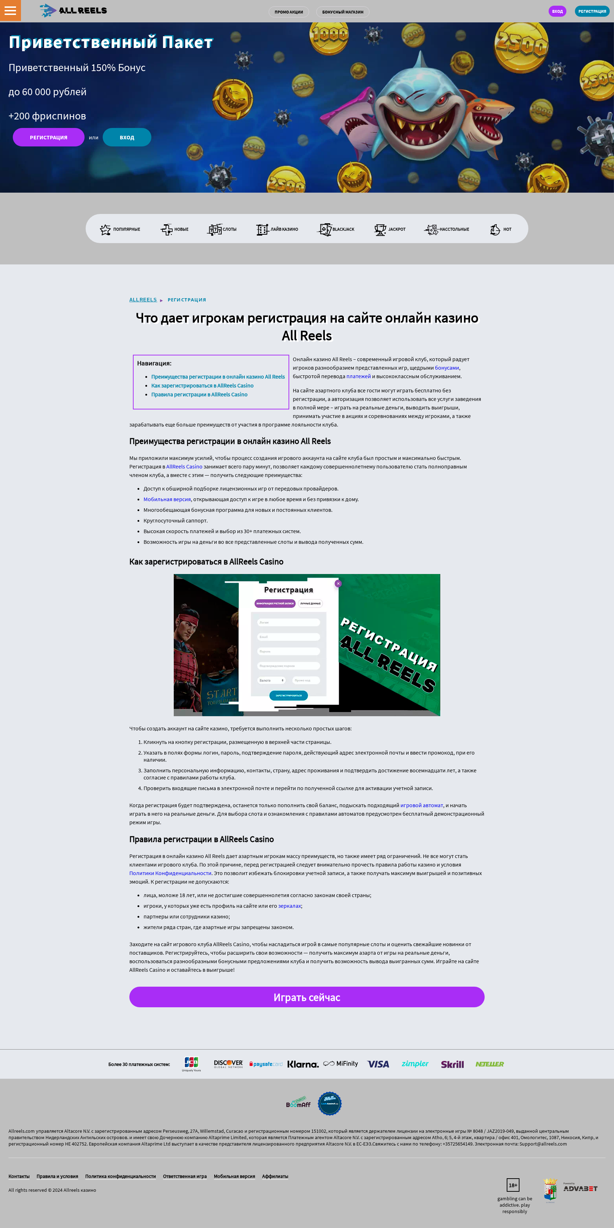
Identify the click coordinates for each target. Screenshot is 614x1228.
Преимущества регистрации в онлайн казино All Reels (218, 376)
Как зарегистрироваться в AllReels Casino (202, 385)
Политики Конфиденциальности (170, 872)
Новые (181, 229)
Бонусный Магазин (342, 12)
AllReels (143, 299)
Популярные (126, 229)
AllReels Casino (184, 466)
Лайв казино (284, 229)
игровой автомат (421, 805)
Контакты (19, 1176)
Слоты (230, 229)
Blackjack (343, 229)
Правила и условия (57, 1176)
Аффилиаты (275, 1176)
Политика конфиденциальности (120, 1176)
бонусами (447, 367)
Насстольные (454, 229)
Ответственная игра (185, 1176)
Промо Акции (289, 12)
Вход (557, 11)
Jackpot (396, 229)
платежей (358, 376)
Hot (507, 229)
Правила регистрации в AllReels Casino (199, 394)
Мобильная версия (167, 499)
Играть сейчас (307, 997)
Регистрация (592, 11)
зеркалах (289, 905)
